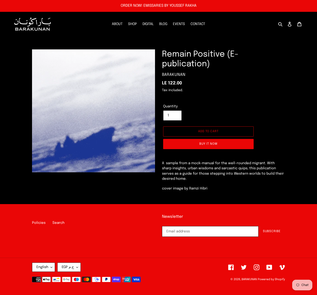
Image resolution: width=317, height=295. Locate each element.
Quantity (170, 106)
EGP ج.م (68, 267)
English (42, 267)
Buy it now (208, 143)
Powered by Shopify (271, 279)
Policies (38, 223)
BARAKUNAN (249, 279)
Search (58, 223)
